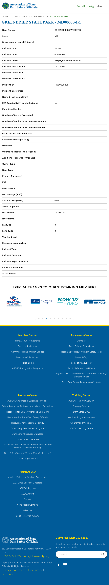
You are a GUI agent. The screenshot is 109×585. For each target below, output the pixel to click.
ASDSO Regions (28, 488)
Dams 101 (81, 341)
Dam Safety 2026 (81, 412)
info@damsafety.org (36, 556)
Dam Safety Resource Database (27, 434)
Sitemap (7, 574)
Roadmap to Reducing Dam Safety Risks (81, 352)
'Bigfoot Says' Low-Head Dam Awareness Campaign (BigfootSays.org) (81, 375)
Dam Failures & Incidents (81, 346)
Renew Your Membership (27, 341)
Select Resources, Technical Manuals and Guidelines (27, 406)
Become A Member (27, 346)
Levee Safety (81, 357)
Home (5, 16)
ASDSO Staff (27, 494)
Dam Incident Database (27, 439)
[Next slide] (73, 318)
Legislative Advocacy (81, 363)
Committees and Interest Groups (27, 352)
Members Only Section (27, 357)
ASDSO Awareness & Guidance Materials (28, 401)
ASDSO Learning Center (82, 428)
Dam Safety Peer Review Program (28, 428)
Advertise (27, 510)
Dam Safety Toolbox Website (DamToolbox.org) (27, 453)
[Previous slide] (35, 318)
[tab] (38, 318)
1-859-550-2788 (11, 556)
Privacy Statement (13, 570)
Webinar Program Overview (81, 417)
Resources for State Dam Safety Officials (27, 417)
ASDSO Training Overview (81, 401)
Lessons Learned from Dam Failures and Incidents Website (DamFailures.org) (28, 446)
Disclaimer (35, 570)
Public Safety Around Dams (81, 368)
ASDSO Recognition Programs (27, 368)
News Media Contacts (27, 505)
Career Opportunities (27, 458)
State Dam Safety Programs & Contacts (81, 382)
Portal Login (83, 6)
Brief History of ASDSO (27, 516)
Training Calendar (81, 406)
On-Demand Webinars (81, 423)
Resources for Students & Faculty (27, 423)
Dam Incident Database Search (28, 16)
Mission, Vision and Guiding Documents (27, 477)
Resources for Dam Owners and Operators (27, 412)
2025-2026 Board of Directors (27, 483)
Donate (27, 499)
